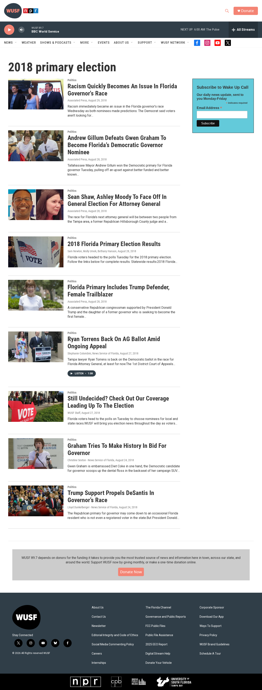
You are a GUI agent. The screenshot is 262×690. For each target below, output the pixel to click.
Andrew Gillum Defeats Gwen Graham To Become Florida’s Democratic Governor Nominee (117, 145)
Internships (99, 662)
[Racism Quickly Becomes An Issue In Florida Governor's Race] (35, 94)
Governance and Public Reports (166, 616)
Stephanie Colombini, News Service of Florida (93, 353)
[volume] (21, 29)
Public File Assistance (159, 635)
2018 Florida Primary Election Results (114, 243)
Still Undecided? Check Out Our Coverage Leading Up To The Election (118, 402)
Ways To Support (210, 626)
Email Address (209, 108)
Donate (247, 11)
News (8, 42)
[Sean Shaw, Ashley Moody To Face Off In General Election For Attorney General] (35, 204)
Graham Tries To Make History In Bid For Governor (117, 449)
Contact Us (99, 616)
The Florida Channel (158, 607)
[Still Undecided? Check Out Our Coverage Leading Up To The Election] (35, 406)
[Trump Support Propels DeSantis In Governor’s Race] (35, 501)
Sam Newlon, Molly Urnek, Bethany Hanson (92, 251)
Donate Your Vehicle (159, 662)
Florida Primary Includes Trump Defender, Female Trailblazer (118, 291)
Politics (72, 80)
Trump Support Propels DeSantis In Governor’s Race (111, 496)
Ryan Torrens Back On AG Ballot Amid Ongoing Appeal (114, 342)
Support (145, 42)
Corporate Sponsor (212, 607)
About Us (98, 607)
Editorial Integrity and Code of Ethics (115, 635)
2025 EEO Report (156, 644)
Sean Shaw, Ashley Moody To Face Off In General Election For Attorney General (117, 200)
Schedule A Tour (210, 653)
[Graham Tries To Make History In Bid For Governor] (35, 453)
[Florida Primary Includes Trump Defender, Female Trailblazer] (35, 295)
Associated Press (77, 100)
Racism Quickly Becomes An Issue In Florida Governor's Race (122, 90)
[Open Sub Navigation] (16, 42)
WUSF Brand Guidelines (214, 644)
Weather (29, 42)
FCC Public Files (155, 626)
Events (104, 42)
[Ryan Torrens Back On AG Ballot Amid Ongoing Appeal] (35, 346)
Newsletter (99, 626)
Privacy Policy (208, 635)
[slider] (28, 29)
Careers (97, 653)
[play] (9, 29)
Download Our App (212, 616)
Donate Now (131, 571)
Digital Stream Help (158, 653)
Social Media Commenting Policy (113, 644)
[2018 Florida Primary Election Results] (35, 251)
